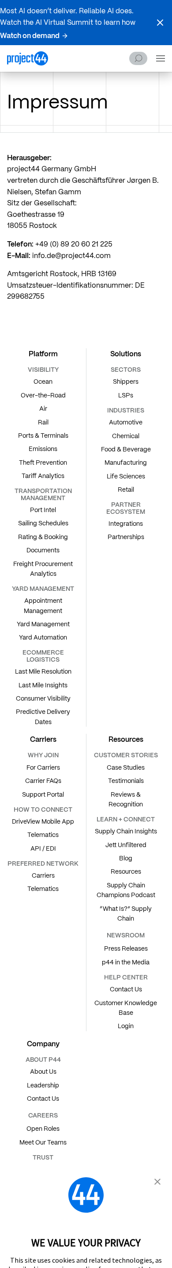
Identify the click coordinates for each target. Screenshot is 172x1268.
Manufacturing (126, 462)
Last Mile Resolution (43, 671)
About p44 (43, 1060)
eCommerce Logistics (43, 655)
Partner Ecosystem (125, 508)
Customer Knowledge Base (125, 1008)
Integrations (125, 524)
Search (138, 58)
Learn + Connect (126, 819)
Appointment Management (43, 605)
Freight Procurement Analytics (43, 569)
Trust (43, 1157)
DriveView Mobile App (43, 821)
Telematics (43, 835)
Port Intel (43, 510)
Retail (126, 489)
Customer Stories (126, 755)
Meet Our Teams (43, 1142)
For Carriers (43, 767)
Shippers (125, 381)
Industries (125, 410)
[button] (160, 22)
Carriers (43, 875)
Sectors (126, 370)
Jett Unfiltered (125, 845)
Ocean (43, 381)
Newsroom (126, 935)
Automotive (125, 422)
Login (126, 1026)
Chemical (125, 436)
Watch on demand (30, 35)
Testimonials (126, 781)
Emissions (43, 449)
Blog (125, 858)
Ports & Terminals (43, 435)
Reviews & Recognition (125, 799)
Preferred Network (43, 863)
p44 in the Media (126, 962)
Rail (43, 422)
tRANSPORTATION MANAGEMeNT (43, 494)
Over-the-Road (43, 395)
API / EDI (43, 848)
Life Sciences (126, 476)
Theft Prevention (43, 462)
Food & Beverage (126, 449)
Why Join (43, 755)
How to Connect (43, 809)
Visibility (43, 370)
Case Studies (126, 767)
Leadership (43, 1085)
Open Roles (43, 1129)
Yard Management (43, 624)
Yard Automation (43, 637)
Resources (126, 871)
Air (43, 408)
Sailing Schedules (43, 523)
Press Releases (126, 948)
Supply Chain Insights (126, 831)
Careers (43, 1115)
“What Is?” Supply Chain (126, 913)
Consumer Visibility (43, 698)
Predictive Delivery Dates (43, 716)
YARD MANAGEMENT (43, 589)
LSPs (125, 395)
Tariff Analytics (43, 476)
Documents (43, 550)
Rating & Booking (43, 537)
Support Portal (43, 794)
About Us (43, 1071)
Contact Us (126, 989)
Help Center (126, 977)
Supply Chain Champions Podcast (126, 890)
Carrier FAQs (43, 781)
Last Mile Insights (43, 685)
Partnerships (126, 537)
